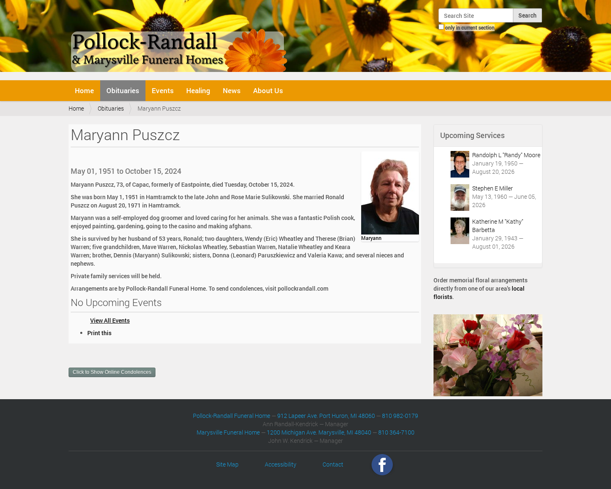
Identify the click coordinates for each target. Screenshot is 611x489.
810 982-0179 (400, 416)
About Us (268, 90)
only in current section (470, 27)
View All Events (110, 320)
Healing (198, 90)
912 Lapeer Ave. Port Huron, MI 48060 (326, 416)
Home (84, 90)
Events (163, 90)
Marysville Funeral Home (228, 432)
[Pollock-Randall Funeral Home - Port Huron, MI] (180, 39)
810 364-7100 (396, 432)
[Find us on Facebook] (382, 464)
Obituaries (122, 90)
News (232, 90)
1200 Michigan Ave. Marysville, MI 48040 (319, 432)
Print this (99, 333)
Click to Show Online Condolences (112, 372)
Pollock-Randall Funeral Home (231, 416)
